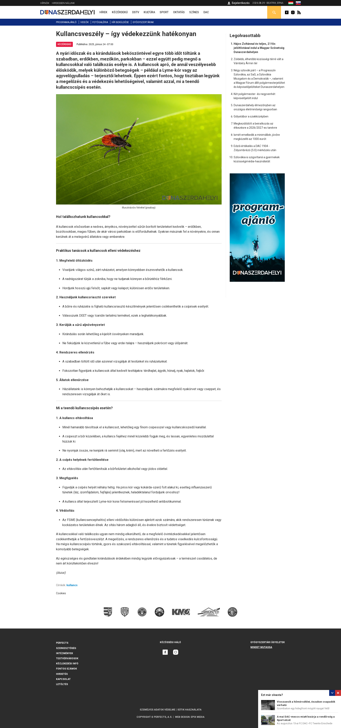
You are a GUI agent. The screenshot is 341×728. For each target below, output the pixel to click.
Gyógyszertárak (143, 22)
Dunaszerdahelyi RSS (299, 12)
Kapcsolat (63, 679)
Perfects (62, 643)
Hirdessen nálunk (63, 3)
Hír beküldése (120, 22)
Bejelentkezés (241, 3)
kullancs (72, 585)
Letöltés (62, 684)
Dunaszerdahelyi (287, 12)
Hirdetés (62, 674)
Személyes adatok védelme (157, 709)
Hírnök (44, 3)
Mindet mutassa (261, 647)
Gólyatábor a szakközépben (251, 116)
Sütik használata (189, 709)
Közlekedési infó (67, 663)
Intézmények (64, 653)
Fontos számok (66, 668)
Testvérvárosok (67, 658)
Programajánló (66, 22)
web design (182, 717)
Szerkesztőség (66, 648)
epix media (197, 717)
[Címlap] (67, 12)
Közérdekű (64, 44)
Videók (84, 22)
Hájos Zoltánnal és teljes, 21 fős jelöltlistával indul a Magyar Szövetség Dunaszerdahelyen (259, 48)
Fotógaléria (100, 22)
